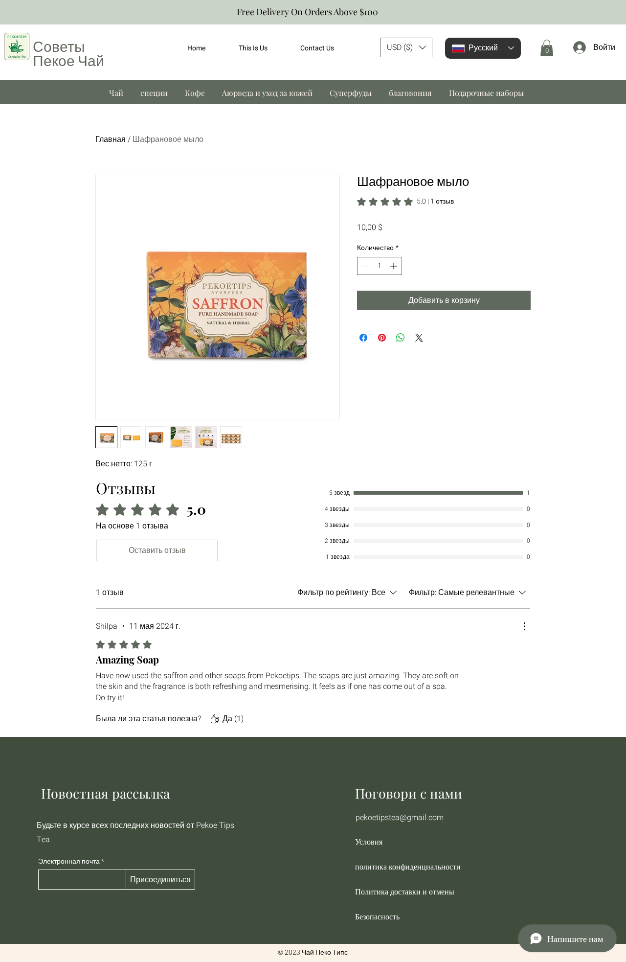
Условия (368, 841)
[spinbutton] (379, 266)
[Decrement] (364, 266)
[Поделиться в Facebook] (363, 338)
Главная (110, 139)
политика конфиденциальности (407, 866)
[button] (406, 47)
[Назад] (12, 12)
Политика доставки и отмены (404, 891)
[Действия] (524, 626)
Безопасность (377, 916)
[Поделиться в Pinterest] (382, 338)
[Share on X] (419, 338)
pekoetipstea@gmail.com (400, 818)
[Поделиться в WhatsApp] (400, 338)
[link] (405, 201)
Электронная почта (69, 861)
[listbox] (406, 47)
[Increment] (394, 266)
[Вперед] (614, 12)
